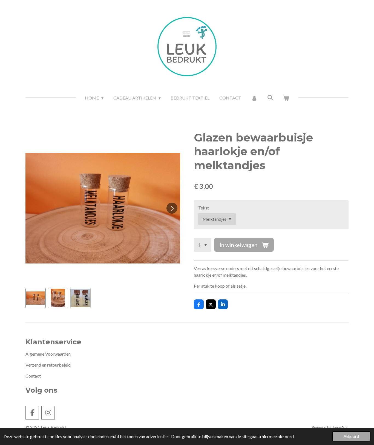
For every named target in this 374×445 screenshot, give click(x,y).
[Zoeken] (270, 97)
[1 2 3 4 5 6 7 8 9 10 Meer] (202, 245)
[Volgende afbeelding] (171, 208)
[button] (35, 298)
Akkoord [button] (351, 436)
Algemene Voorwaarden (48, 353)
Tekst (203, 207)
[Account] (254, 98)
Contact (33, 375)
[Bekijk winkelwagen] (286, 98)
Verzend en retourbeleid (48, 364)
